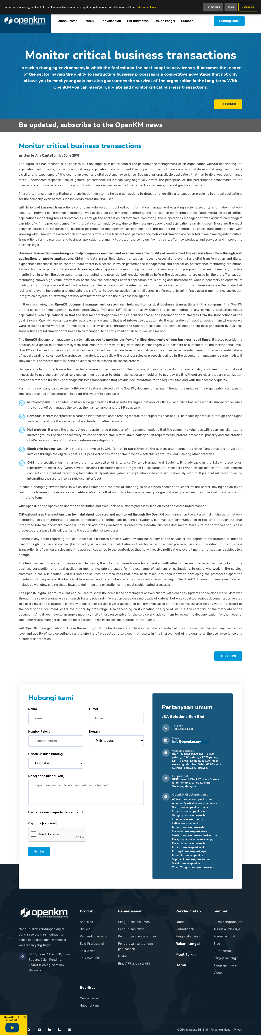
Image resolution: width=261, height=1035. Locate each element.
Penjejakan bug (225, 958)
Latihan (180, 922)
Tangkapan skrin (225, 965)
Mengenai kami (90, 998)
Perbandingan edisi (94, 936)
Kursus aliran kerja (227, 929)
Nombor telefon (40, 731)
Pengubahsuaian (187, 936)
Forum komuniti (225, 936)
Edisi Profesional (92, 943)
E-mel (93, 709)
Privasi (238, 1029)
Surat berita (222, 951)
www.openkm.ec (194, 811)
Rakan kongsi (165, 21)
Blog (217, 943)
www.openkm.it (188, 823)
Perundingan (184, 929)
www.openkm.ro (195, 855)
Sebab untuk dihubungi (45, 754)
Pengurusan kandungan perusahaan (135, 946)
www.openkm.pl (193, 847)
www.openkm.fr (194, 843)
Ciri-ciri (85, 929)
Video (218, 972)
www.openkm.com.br (194, 807)
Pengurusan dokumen (134, 922)
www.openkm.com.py (199, 839)
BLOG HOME (228, 656)
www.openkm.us (206, 803)
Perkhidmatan (138, 21)
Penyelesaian (111, 21)
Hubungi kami (229, 21)
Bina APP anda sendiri (134, 963)
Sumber (187, 21)
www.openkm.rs (192, 863)
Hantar (39, 851)
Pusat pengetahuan (228, 922)
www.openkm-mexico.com (199, 835)
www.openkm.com (198, 859)
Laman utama (67, 21)
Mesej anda (46, 776)
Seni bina (86, 922)
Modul (122, 956)
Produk (88, 21)
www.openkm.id (196, 819)
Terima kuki (213, 7)
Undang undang (220, 1029)
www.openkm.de (193, 827)
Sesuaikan (248, 7)
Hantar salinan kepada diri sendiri (53, 812)
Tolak (231, 7)
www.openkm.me (200, 799)
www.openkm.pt (195, 851)
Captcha (42, 823)
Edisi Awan (88, 951)
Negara (94, 731)
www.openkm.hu (195, 815)
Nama (32, 709)
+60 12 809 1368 (182, 729)
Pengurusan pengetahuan (137, 936)
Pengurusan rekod (131, 929)
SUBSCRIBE (228, 104)
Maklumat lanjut (147, 7)
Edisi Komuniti (90, 958)
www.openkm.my (196, 831)
